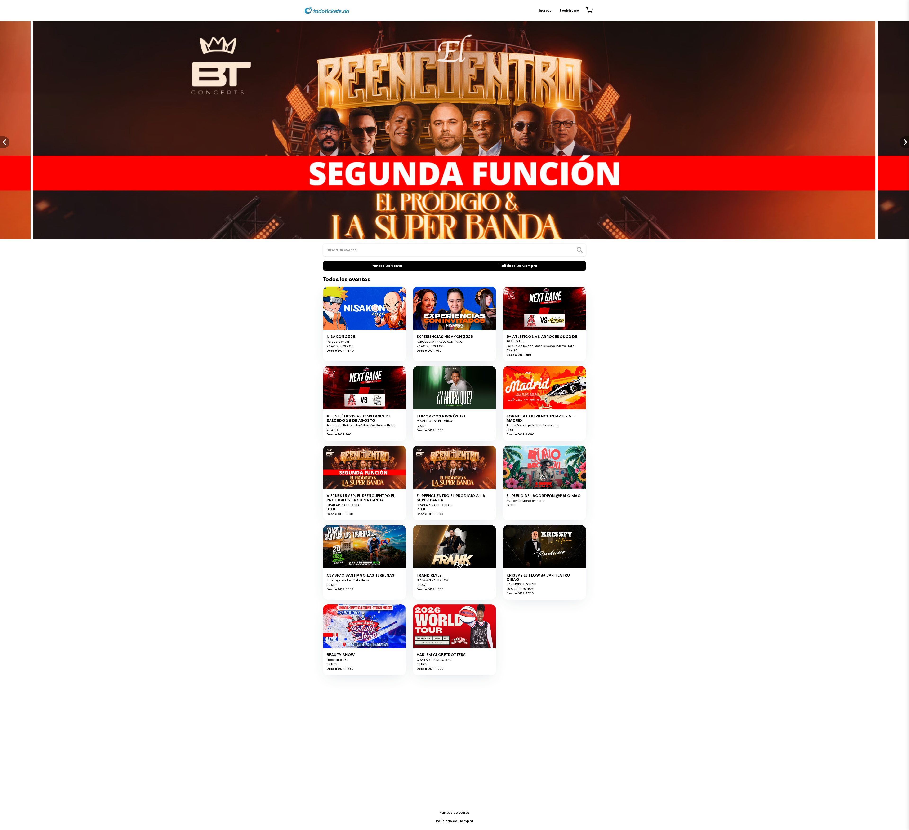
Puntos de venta (454, 812)
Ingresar (546, 11)
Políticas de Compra (454, 821)
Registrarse (569, 11)
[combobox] (454, 250)
